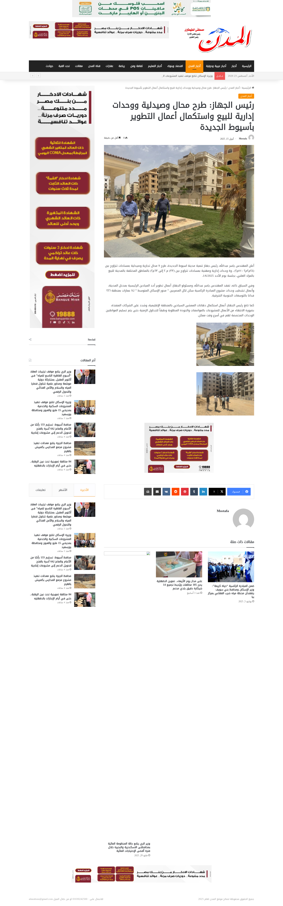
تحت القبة (64, 66)
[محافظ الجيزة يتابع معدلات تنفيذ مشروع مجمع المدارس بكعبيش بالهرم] (84, 448)
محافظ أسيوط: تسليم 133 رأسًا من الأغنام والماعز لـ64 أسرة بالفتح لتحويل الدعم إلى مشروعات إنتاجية (50, 428)
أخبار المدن (194, 66)
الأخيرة (84, 490)
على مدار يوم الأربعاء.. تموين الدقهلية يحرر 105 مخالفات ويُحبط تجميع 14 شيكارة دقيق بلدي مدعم (179, 585)
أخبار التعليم (155, 66)
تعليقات (41, 490)
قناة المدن (94, 66)
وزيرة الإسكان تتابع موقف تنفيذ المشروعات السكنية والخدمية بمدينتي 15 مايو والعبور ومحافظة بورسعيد (156, 75)
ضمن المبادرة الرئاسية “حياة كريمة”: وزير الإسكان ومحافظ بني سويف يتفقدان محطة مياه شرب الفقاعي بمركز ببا (231, 591)
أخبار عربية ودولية (216, 66)
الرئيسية (246, 66)
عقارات (109, 66)
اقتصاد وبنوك (175, 66)
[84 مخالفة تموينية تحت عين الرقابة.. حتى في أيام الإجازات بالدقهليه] (84, 467)
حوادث (49, 66)
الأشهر (63, 490)
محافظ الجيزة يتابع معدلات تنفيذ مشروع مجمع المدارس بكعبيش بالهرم (52, 447)
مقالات (79, 66)
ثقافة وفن (136, 66)
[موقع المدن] (218, 39)
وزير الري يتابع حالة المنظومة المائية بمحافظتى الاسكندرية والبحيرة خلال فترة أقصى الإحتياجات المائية (129, 847)
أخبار (234, 66)
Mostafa (243, 139)
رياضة (122, 66)
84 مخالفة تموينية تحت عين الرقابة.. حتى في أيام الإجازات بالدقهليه (50, 463)
